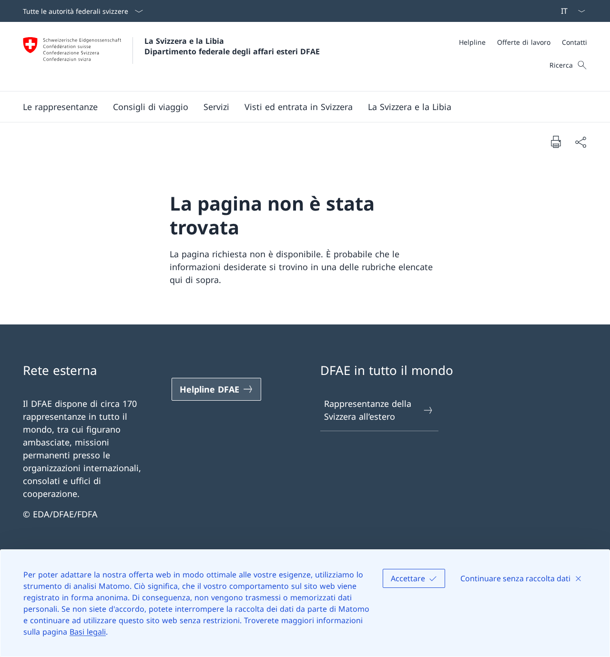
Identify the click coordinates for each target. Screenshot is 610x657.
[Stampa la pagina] (555, 141)
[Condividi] (580, 141)
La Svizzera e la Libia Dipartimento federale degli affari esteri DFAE (232, 46)
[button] (60, 106)
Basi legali (88, 632)
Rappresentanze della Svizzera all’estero (367, 410)
